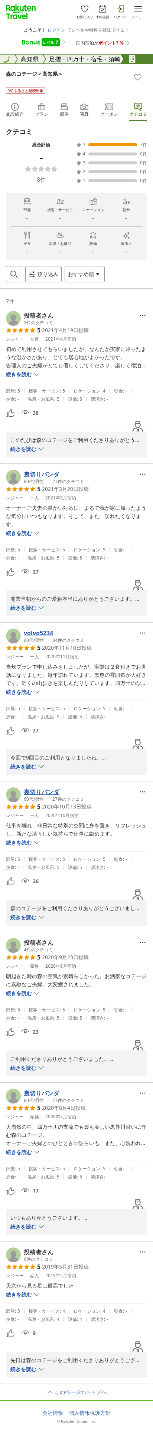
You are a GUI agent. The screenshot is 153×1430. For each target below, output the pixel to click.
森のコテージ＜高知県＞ (34, 73)
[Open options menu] (142, 315)
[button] (29, 318)
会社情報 (52, 1413)
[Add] (137, 77)
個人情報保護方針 (90, 1413)
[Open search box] (14, 274)
